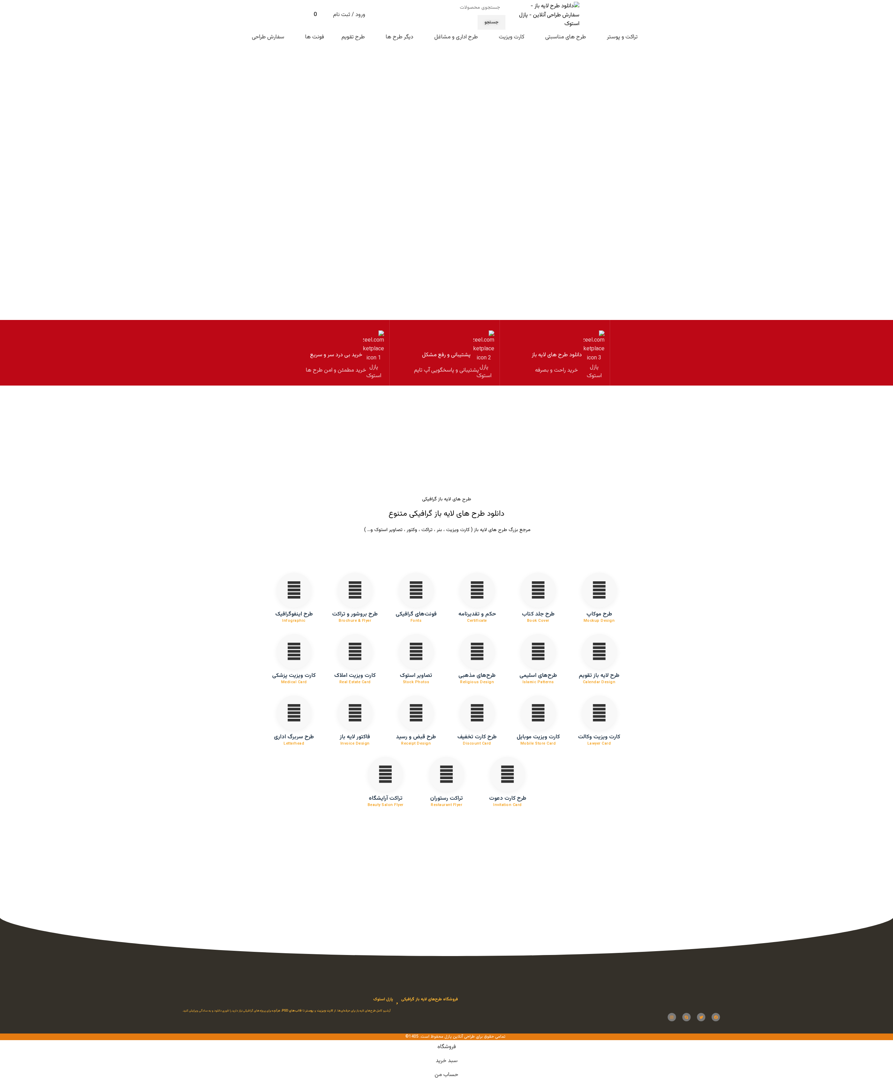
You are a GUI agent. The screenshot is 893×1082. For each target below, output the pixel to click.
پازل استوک (383, 999)
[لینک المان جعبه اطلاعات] (557, 352)
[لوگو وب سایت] (545, 15)
